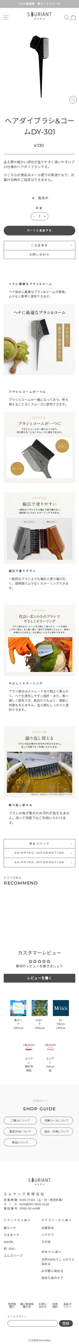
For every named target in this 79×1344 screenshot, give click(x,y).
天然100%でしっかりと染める (58, 1262)
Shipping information (39, 852)
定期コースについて (57, 1120)
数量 (39, 208)
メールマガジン (17, 1316)
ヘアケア (47, 1235)
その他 (46, 1242)
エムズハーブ (13, 1255)
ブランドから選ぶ (17, 1220)
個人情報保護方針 (27, 1305)
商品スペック (39, 843)
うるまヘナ (12, 1235)
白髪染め (47, 1228)
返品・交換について (56, 1131)
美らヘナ (10, 1228)
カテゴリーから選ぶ (56, 1220)
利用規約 (55, 1305)
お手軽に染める (52, 1271)
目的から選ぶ (51, 1251)
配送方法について (20, 1131)
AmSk (8, 1242)
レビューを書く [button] (39, 978)
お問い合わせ (39, 254)
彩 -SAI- (10, 1248)
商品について (20, 1142)
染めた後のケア (52, 1278)
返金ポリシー (67, 1305)
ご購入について (20, 1120)
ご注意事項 (39, 245)
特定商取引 (12, 1305)
